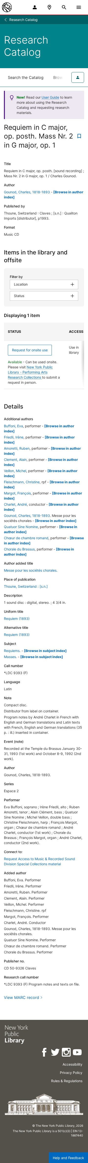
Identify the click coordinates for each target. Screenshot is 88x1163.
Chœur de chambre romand (26, 538)
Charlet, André (15, 504)
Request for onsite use (30, 350)
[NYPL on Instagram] (66, 1053)
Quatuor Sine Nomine (21, 527)
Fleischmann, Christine (22, 482)
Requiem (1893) (17, 618)
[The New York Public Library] (7, 7)
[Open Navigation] (78, 7)
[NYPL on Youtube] (77, 1053)
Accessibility (72, 1064)
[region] (44, 356)
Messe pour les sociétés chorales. (30, 570)
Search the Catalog (26, 77)
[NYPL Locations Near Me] (49, 7)
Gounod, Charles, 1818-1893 (27, 192)
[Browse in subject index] (45, 651)
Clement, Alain (15, 459)
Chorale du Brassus (19, 549)
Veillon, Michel (15, 471)
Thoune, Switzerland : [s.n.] (26, 586)
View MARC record (21, 997)
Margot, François (17, 493)
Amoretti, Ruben (17, 448)
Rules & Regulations (66, 1081)
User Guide (50, 97)
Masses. (10, 657)
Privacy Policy (71, 1072)
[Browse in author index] (56, 521)
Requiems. (12, 651)
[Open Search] (64, 7)
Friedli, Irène (13, 437)
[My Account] (34, 7)
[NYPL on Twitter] (55, 1053)
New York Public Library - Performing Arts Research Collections (30, 372)
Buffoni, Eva (13, 426)
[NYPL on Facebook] (44, 1053)
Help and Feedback (68, 1158)
